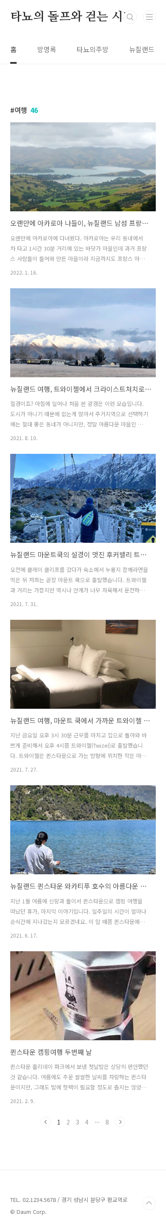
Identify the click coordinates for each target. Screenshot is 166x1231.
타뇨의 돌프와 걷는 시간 (72, 17)
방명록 (46, 49)
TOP (149, 1203)
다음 (120, 1122)
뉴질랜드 (142, 49)
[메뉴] (149, 16)
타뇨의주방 (93, 49)
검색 (130, 17)
